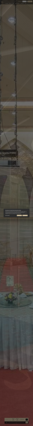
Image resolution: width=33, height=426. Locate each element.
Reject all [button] (19, 215)
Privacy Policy (19, 213)
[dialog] (16, 213)
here (9, 213)
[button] (7, 215)
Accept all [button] (25, 215)
